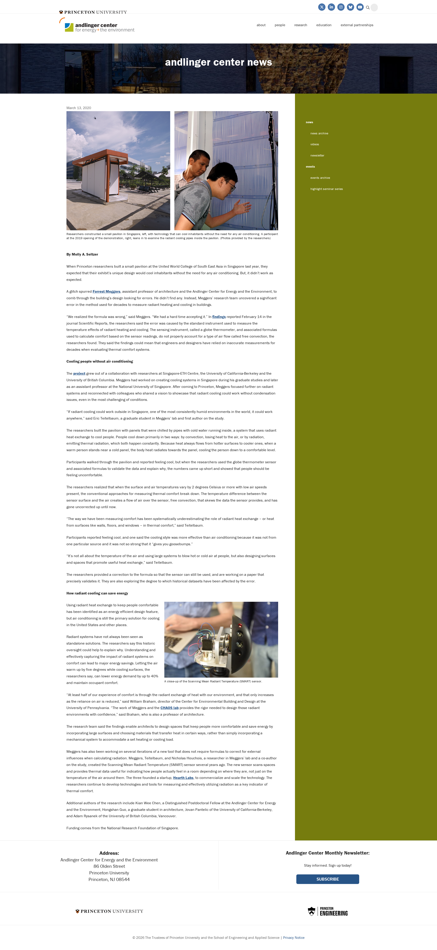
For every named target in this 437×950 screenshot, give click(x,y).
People (280, 25)
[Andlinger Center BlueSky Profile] (350, 6)
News (309, 122)
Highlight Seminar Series (326, 189)
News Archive (319, 133)
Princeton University (93, 12)
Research (300, 25)
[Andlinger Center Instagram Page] (340, 6)
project (79, 373)
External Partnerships (357, 25)
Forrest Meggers (106, 291)
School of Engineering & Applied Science (327, 911)
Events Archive (320, 178)
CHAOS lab (169, 707)
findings (219, 316)
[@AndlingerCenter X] (321, 6)
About (261, 25)
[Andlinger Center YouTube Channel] (359, 6)
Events (310, 166)
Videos (314, 144)
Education (324, 25)
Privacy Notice (294, 937)
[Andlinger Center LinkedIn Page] (331, 6)
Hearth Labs (183, 777)
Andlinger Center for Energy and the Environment (97, 25)
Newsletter (317, 155)
